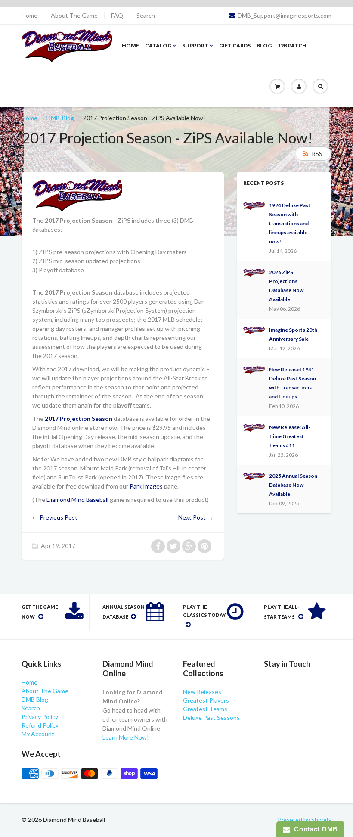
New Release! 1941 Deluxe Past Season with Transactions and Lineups (292, 383)
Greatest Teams (205, 709)
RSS (317, 153)
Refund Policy (40, 725)
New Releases (202, 691)
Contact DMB (314, 829)
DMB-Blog (60, 117)
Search (145, 15)
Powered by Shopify (304, 819)
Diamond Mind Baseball (77, 499)
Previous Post (58, 517)
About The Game (74, 15)
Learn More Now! (125, 737)
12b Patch (292, 45)
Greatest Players (206, 700)
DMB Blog (35, 699)
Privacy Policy (40, 716)
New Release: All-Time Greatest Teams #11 (289, 436)
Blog (264, 45)
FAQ (117, 15)
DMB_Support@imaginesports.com (284, 15)
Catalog (158, 45)
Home (29, 15)
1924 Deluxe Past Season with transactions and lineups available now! (289, 223)
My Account (38, 733)
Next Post (192, 517)
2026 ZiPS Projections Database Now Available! (286, 285)
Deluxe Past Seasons (211, 717)
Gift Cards (235, 45)
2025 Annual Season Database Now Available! (293, 485)
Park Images (146, 486)
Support (195, 45)
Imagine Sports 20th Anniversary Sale (293, 334)
